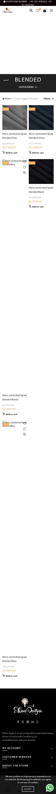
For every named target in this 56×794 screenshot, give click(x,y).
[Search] (31, 10)
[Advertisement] (28, 45)
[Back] (6, 80)
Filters (47, 98)
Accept (28, 789)
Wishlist (39, 9)
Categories (26, 87)
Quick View (24, 118)
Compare (24, 113)
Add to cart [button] (11, 152)
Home (8, 98)
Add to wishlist (24, 108)
